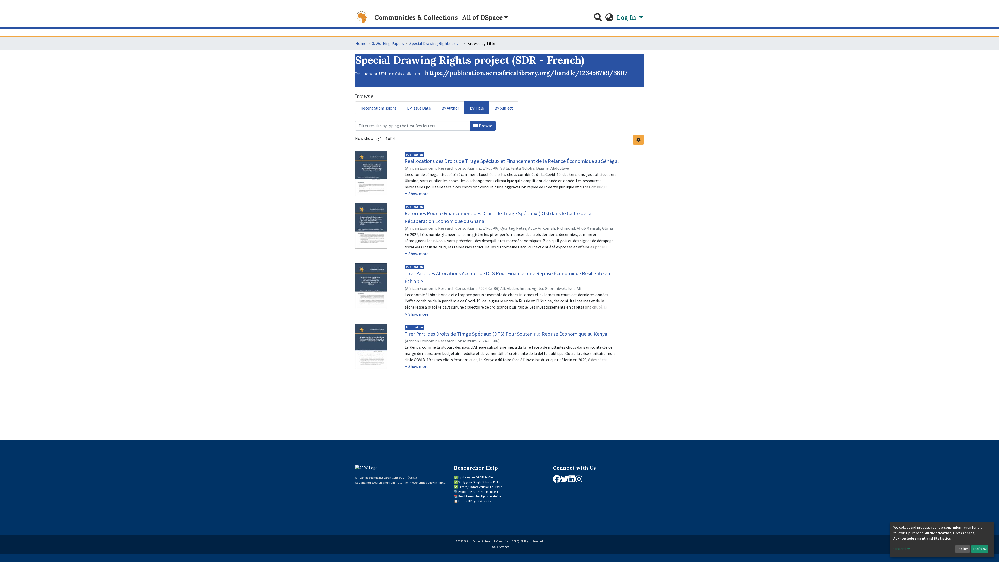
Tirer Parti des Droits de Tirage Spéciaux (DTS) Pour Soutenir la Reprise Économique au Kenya (506, 333)
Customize (901, 548)
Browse (485, 125)
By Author (450, 108)
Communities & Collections (416, 18)
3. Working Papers (388, 43)
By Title (477, 108)
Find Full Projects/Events (474, 501)
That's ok (980, 548)
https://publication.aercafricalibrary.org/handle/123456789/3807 (526, 73)
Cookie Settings (499, 547)
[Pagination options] (638, 140)
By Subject (504, 108)
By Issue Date (419, 108)
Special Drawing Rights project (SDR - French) (435, 43)
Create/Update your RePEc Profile (480, 487)
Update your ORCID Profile (475, 477)
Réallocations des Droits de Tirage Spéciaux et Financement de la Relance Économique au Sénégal (512, 161)
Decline (962, 548)
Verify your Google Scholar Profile (479, 482)
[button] (609, 17)
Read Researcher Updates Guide (479, 496)
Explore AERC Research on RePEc (479, 492)
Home (360, 43)
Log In (627, 18)
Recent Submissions (378, 108)
